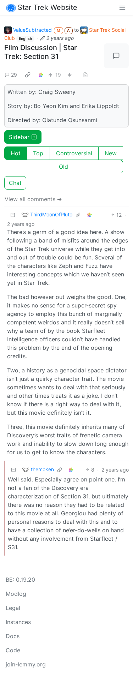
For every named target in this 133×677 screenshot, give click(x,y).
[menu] (122, 7)
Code (13, 650)
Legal (13, 607)
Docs (13, 636)
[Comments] (116, 55)
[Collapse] (12, 214)
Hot (16, 153)
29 (14, 75)
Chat (15, 182)
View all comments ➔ (33, 199)
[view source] (85, 75)
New (111, 153)
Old (63, 166)
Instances (18, 621)
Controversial (74, 153)
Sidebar (19, 136)
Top (38, 153)
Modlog (16, 593)
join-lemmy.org (26, 664)
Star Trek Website (47, 7)
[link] (27, 75)
